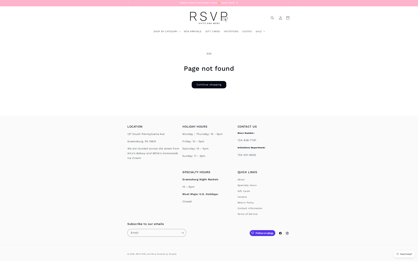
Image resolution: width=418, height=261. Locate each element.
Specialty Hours (247, 185)
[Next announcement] (289, 3)
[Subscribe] (182, 233)
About (241, 179)
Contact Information (250, 208)
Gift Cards (244, 191)
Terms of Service (248, 214)
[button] (272, 18)
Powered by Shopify (167, 254)
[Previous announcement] (128, 3)
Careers (242, 197)
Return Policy (246, 202)
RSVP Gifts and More (146, 254)
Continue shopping (209, 84)
